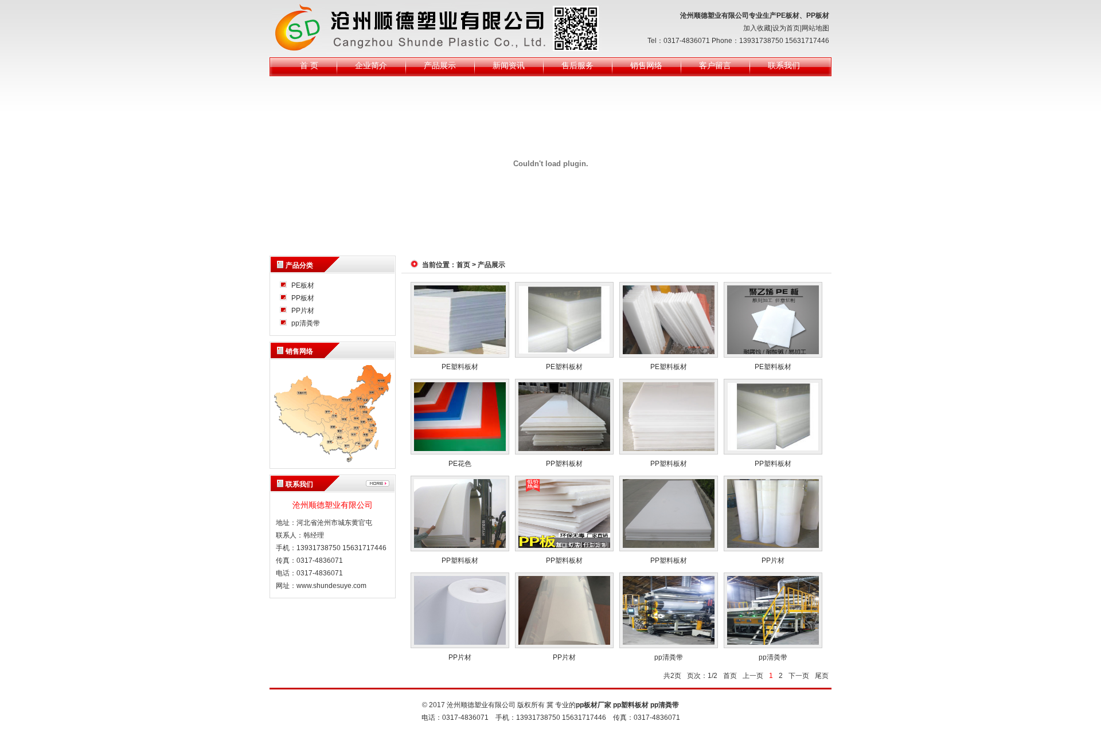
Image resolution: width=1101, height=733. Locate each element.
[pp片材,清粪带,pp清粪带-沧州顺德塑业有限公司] (437, 28)
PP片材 (302, 311)
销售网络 (646, 65)
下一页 (798, 676)
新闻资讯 (509, 65)
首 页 (309, 65)
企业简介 (371, 65)
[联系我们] (377, 483)
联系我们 (784, 65)
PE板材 (302, 285)
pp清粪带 (305, 323)
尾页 (822, 676)
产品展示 (440, 65)
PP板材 (302, 298)
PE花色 (459, 464)
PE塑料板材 (460, 367)
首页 (463, 265)
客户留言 (715, 65)
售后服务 (577, 65)
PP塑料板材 (564, 464)
